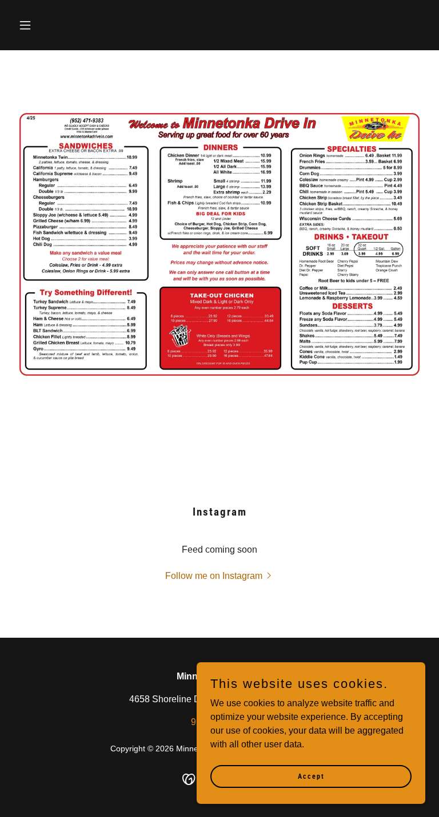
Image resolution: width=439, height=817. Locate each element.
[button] (44, 25)
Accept (311, 776)
